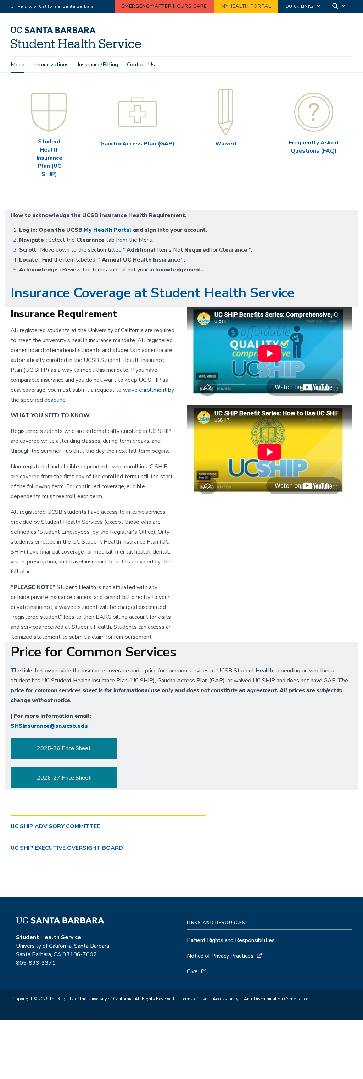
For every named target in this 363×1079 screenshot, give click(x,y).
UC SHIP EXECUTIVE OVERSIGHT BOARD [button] (67, 848)
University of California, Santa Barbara (52, 6)
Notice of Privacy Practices (220, 956)
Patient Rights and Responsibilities (231, 940)
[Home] (78, 46)
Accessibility (225, 999)
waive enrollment (145, 390)
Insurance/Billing (98, 64)
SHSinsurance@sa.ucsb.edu (49, 726)
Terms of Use (194, 999)
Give (192, 971)
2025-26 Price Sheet (64, 748)
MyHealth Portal (246, 6)
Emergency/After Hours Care (164, 6)
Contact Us (141, 64)
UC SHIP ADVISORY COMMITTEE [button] (55, 826)
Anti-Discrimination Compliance (276, 999)
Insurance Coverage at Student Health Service (152, 293)
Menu (17, 64)
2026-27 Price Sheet (64, 778)
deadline (55, 400)
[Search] (339, 6)
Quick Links (299, 6)
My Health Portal (108, 230)
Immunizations (51, 64)
